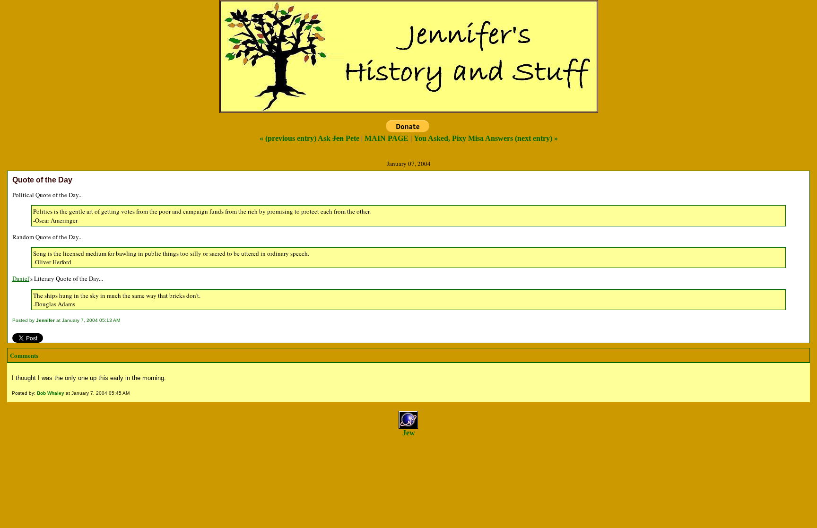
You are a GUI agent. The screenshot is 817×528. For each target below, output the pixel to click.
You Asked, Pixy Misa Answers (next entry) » (486, 138)
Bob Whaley (50, 393)
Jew (408, 433)
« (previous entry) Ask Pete (309, 138)
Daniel (20, 278)
